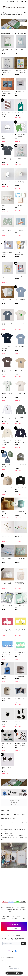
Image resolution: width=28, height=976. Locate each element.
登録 (23, 943)
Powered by (12, 968)
